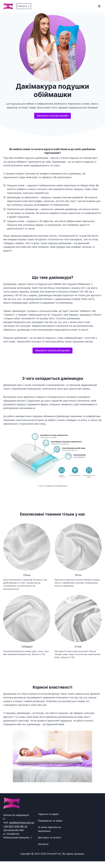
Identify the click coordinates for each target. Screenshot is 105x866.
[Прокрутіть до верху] (98, 855)
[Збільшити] (97, 432)
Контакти (43, 844)
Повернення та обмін (50, 820)
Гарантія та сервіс (48, 814)
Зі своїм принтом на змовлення (49, 829)
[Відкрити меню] (99, 6)
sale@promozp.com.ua (21, 822)
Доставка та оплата (49, 837)
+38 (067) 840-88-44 (15, 826)
